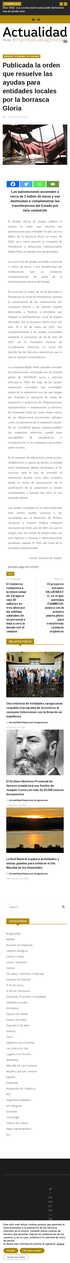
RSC (8, 1094)
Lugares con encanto (18, 1054)
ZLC (8, 1134)
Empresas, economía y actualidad (21, 56)
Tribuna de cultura (17, 1123)
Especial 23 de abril (17, 1025)
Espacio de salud (16, 1019)
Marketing (12, 1060)
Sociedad (11, 1111)
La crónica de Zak (17, 1048)
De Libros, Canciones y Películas (25, 973)
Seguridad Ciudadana (18, 1100)
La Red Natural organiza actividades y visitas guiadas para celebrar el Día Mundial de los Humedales (32, 863)
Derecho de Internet (18, 979)
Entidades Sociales (17, 1002)
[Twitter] (26, 184)
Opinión (10, 1077)
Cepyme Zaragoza (17, 950)
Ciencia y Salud (15, 956)
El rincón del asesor (18, 991)
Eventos (11, 1031)
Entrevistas (12, 1008)
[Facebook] (13, 184)
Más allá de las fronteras (21, 1065)
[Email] (52, 184)
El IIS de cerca (14, 985)
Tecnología (12, 1117)
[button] (61, 4)
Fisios (9, 1037)
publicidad (12, 1082)
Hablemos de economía (20, 1042)
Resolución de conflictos (21, 1088)
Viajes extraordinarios (18, 1128)
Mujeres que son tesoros (21, 1071)
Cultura (10, 968)
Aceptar (11, 1250)
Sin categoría (14, 1105)
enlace (60, 1244)
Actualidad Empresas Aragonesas (28, 722)
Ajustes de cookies (16, 1257)
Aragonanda (13, 933)
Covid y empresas (16, 962)
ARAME (10, 939)
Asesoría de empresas (19, 945)
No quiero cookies (32, 1250)
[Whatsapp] (39, 184)
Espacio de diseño (17, 1014)
